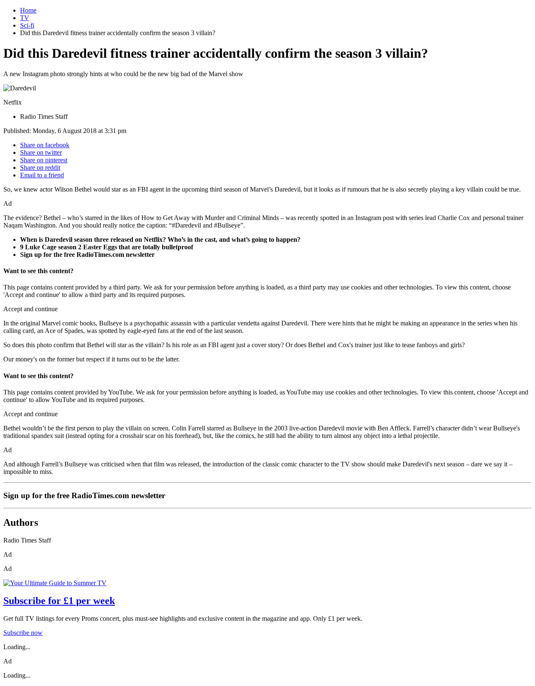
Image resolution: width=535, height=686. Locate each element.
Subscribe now (23, 632)
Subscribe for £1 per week (59, 600)
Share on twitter (41, 152)
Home (28, 10)
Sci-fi (27, 25)
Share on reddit (40, 167)
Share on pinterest (43, 160)
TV (24, 17)
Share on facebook (44, 144)
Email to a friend (42, 175)
